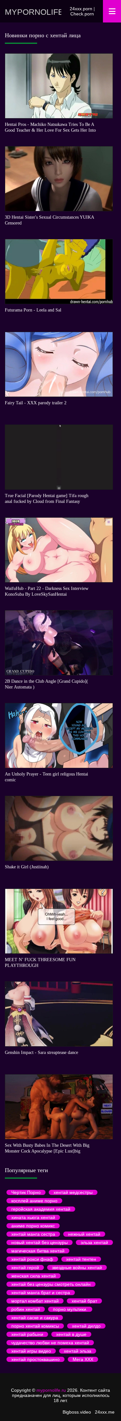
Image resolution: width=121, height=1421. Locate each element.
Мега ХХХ (83, 1359)
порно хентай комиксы (35, 1326)
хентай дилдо (86, 1326)
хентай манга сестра (33, 1234)
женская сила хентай (33, 1275)
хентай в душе (71, 1334)
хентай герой (25, 1267)
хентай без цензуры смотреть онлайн (51, 1284)
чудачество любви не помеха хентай (50, 1342)
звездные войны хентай (77, 1267)
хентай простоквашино (35, 1359)
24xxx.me (105, 1412)
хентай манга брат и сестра (40, 1292)
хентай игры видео (31, 1351)
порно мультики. (70, 1309)
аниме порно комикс (33, 1225)
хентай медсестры (73, 1192)
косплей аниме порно (34, 1200)
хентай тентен (81, 1259)
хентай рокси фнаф (32, 1259)
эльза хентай (94, 1242)
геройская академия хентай (40, 1209)
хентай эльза (77, 1351)
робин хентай (25, 1309)
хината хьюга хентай (33, 1217)
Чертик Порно (26, 1192)
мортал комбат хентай (35, 1300)
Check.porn (82, 13)
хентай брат (84, 1300)
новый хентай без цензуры (39, 1242)
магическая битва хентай (38, 1250)
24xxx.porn (81, 8)
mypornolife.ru (33, 11)
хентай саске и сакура (34, 1317)
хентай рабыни (27, 1334)
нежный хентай (84, 1234)
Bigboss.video (77, 1412)
